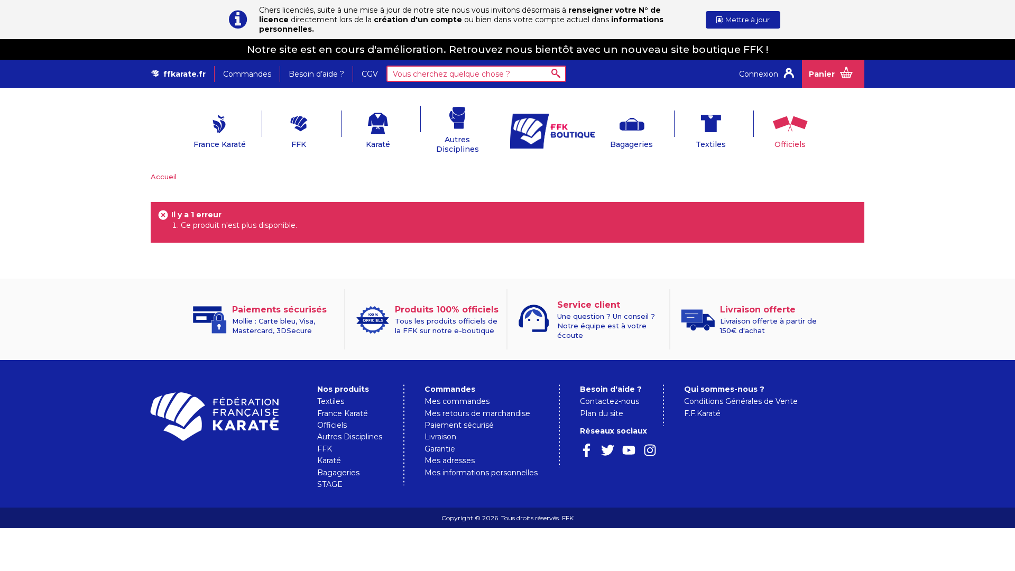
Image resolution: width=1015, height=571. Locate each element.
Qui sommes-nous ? (724, 389)
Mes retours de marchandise (477, 413)
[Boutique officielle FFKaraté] (547, 131)
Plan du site (601, 413)
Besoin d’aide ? (316, 74)
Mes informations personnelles (481, 472)
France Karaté (219, 144)
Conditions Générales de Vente (741, 401)
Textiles (711, 144)
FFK (298, 144)
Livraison (440, 436)
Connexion (758, 74)
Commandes (247, 74)
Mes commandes (457, 401)
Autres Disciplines (457, 144)
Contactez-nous (609, 401)
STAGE (330, 484)
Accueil (164, 176)
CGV (370, 74)
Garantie (440, 449)
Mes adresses (450, 460)
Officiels (790, 144)
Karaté (378, 144)
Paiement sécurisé (459, 425)
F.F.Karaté (702, 413)
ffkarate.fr (184, 74)
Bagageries (631, 144)
